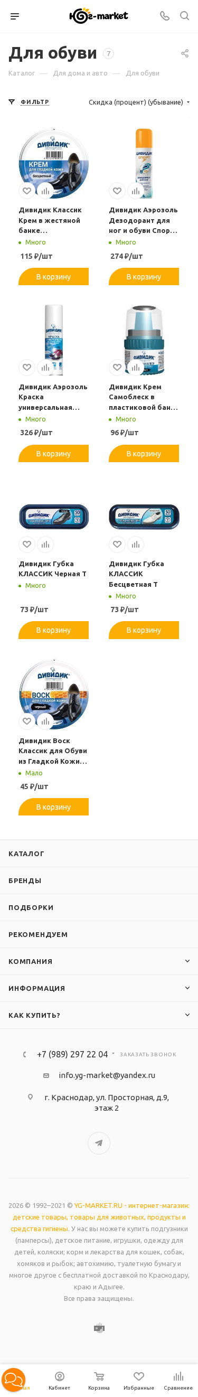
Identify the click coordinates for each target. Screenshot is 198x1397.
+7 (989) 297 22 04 (72, 1054)
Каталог (26, 853)
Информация (36, 988)
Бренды (25, 880)
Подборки (30, 907)
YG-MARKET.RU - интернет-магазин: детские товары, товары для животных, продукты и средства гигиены (100, 1217)
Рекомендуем (38, 934)
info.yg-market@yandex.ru (107, 1075)
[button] (13, 1380)
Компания (30, 961)
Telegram (99, 1143)
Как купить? (34, 1015)
